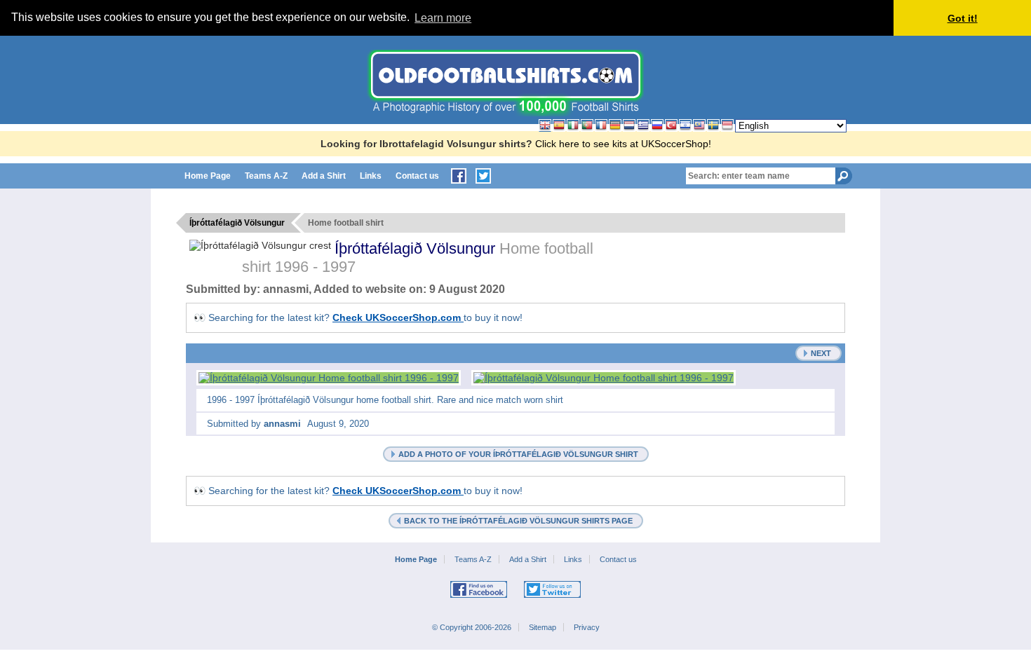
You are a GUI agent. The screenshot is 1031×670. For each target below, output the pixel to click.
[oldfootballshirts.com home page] (505, 112)
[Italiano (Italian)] (573, 125)
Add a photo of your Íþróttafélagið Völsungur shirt (518, 454)
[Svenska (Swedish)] (713, 125)
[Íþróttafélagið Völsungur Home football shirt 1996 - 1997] (328, 377)
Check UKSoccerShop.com (398, 317)
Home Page (207, 176)
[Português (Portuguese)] (587, 125)
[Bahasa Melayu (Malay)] (699, 125)
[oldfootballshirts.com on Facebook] (458, 176)
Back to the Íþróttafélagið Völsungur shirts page (518, 521)
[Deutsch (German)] (615, 125)
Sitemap (542, 627)
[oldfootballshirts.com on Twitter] (483, 176)
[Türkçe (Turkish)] (671, 125)
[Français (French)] (601, 125)
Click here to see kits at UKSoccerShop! (623, 143)
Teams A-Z (266, 176)
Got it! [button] (963, 18)
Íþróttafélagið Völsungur (417, 248)
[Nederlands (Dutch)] (629, 125)
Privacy (587, 627)
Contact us (417, 176)
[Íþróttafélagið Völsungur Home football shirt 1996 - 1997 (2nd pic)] (603, 377)
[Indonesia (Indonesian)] (727, 125)
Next (821, 353)
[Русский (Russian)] (657, 125)
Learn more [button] (443, 18)
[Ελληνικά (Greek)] (643, 125)
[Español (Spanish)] (559, 125)
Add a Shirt (324, 176)
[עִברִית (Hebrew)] (685, 125)
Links (371, 176)
